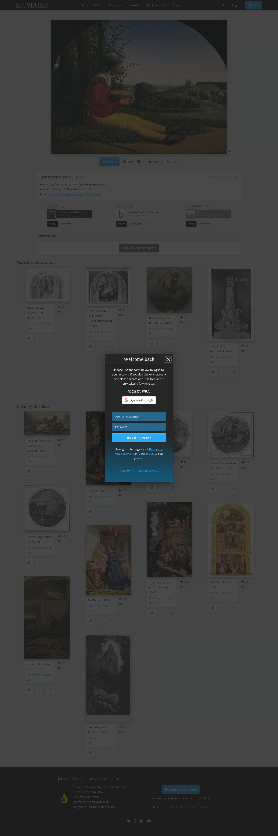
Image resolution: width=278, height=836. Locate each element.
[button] (139, 400)
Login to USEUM (140, 437)
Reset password (147, 470)
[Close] (168, 359)
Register (125, 470)
